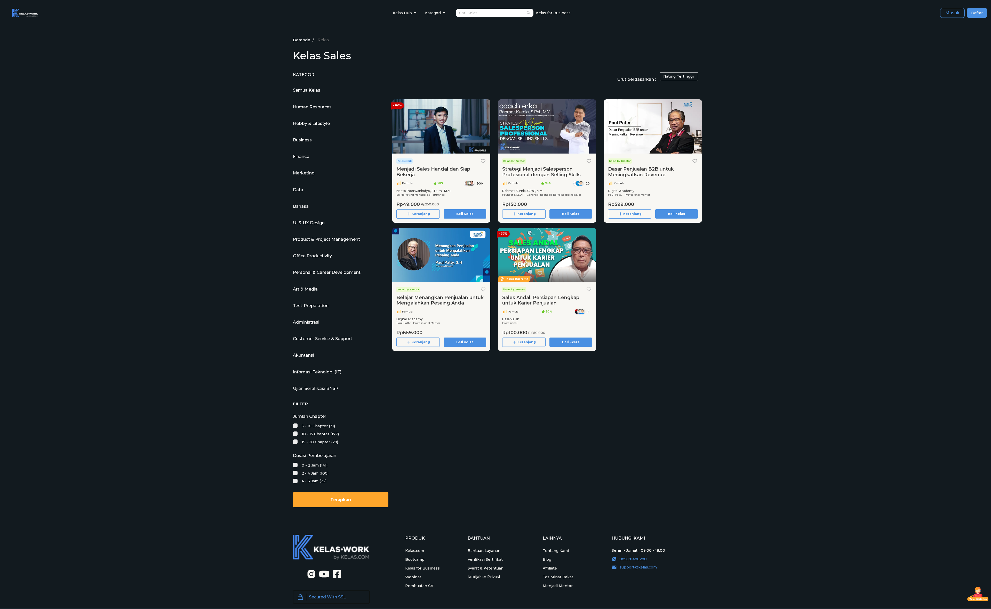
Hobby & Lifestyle (311, 123)
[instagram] (310, 574)
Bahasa (301, 206)
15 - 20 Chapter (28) (319, 442)
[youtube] (322, 574)
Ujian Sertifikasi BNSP (315, 388)
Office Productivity (312, 255)
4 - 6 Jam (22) (313, 481)
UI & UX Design (309, 222)
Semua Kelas (306, 90)
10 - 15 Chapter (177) (320, 434)
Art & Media (305, 289)
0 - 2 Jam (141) (314, 465)
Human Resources (312, 107)
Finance (301, 156)
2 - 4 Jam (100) (315, 473)
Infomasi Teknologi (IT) (317, 372)
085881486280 (633, 559)
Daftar (977, 13)
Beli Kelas (464, 214)
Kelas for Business (553, 13)
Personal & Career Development (327, 272)
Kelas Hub (402, 13)
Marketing (304, 173)
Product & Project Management (326, 239)
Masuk (952, 12)
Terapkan (340, 499)
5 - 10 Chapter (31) (318, 426)
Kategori (433, 13)
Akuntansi (303, 355)
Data (298, 189)
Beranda (301, 39)
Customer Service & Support (322, 338)
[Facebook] (335, 574)
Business (302, 140)
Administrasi (306, 322)
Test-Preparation (311, 305)
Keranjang (421, 214)
